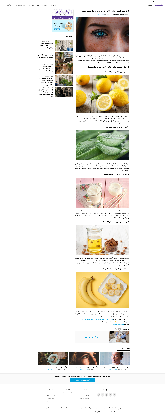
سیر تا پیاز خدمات (32, 5)
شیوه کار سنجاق (51, 393)
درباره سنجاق (85, 401)
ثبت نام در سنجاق (67, 393)
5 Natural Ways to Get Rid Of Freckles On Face (97, 320)
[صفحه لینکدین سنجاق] (110, 395)
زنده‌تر (52, 5)
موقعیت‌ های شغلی (84, 398)
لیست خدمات (51, 398)
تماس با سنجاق (51, 396)
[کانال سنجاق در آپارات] (98, 395)
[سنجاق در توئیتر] (102, 395)
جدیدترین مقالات (100, 14)
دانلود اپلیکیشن (51, 401)
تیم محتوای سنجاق (118, 324)
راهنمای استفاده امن (52, 408)
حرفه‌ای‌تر (44, 5)
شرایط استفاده (64, 408)
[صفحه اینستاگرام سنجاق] (106, 395)
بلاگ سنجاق (86, 393)
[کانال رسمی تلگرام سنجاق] (114, 395)
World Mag (19, 5)
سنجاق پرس (86, 396)
